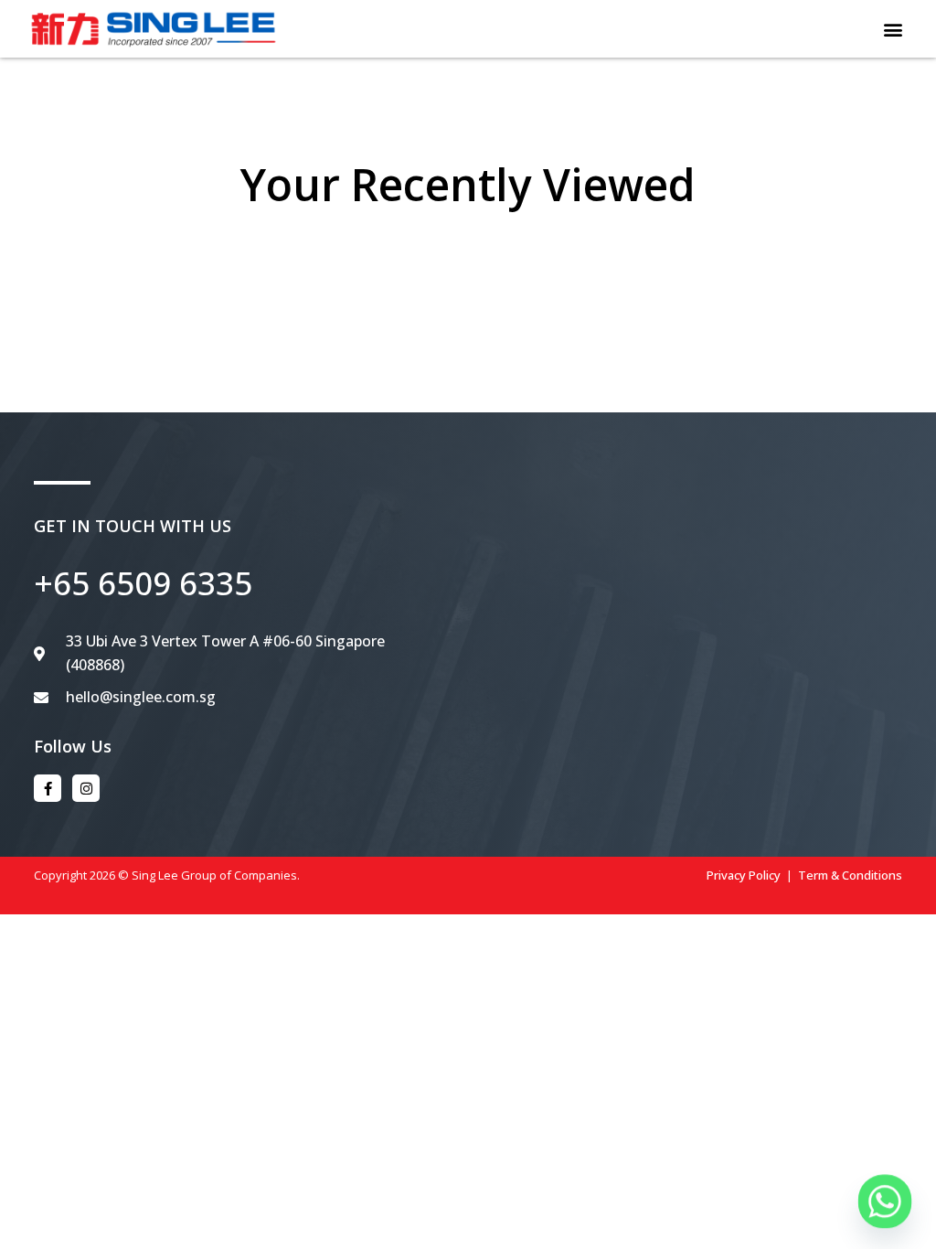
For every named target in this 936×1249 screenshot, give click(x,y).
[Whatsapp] (884, 1201)
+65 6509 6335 (143, 582)
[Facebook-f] (47, 788)
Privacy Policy (744, 875)
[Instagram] (86, 788)
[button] (893, 29)
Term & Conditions (850, 875)
